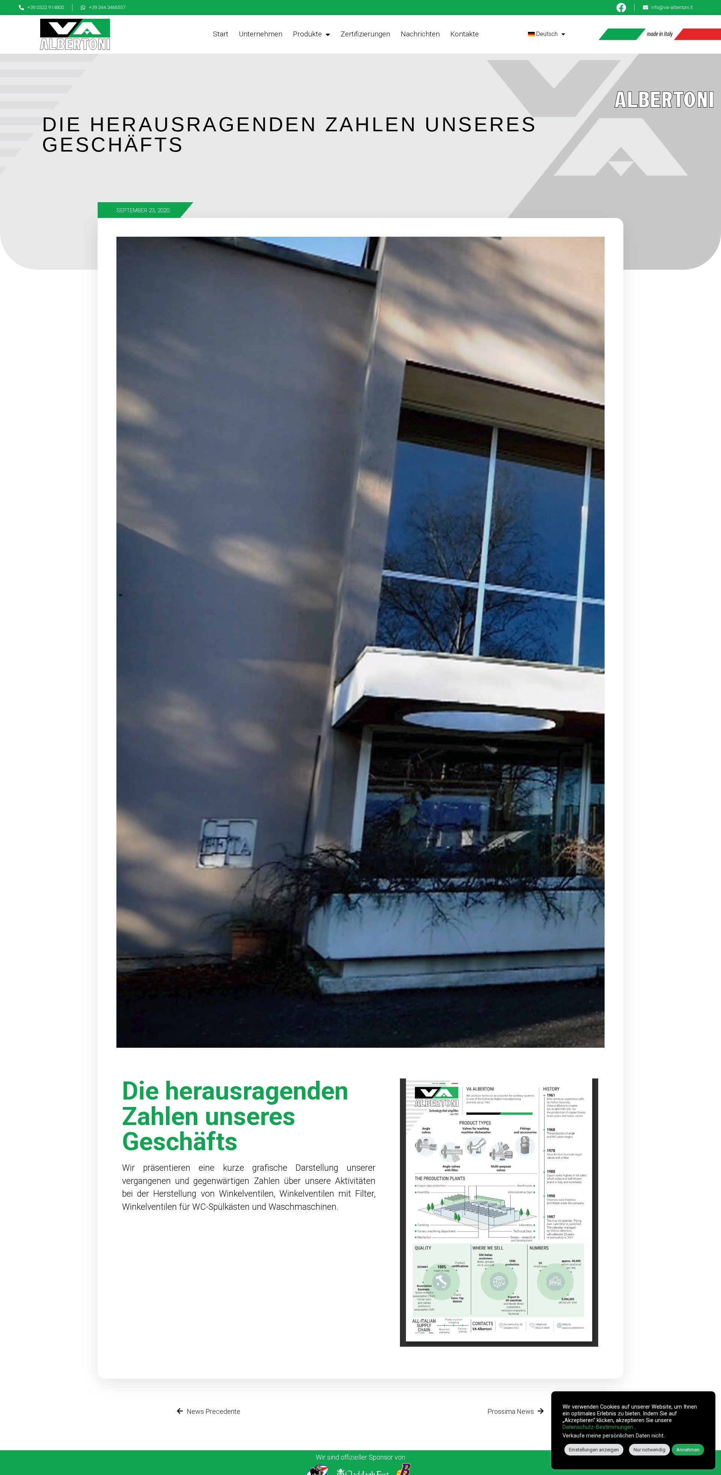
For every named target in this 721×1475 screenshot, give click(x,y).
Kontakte (464, 34)
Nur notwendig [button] (649, 1449)
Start (220, 34)
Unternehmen (260, 34)
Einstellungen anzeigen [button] (594, 1449)
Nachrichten (420, 34)
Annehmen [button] (688, 1449)
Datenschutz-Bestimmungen (598, 1427)
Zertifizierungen (365, 34)
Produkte (307, 34)
